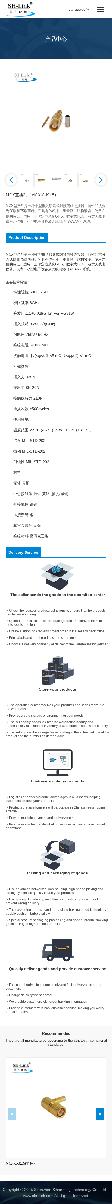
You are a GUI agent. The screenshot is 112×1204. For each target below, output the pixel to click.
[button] (11, 180)
